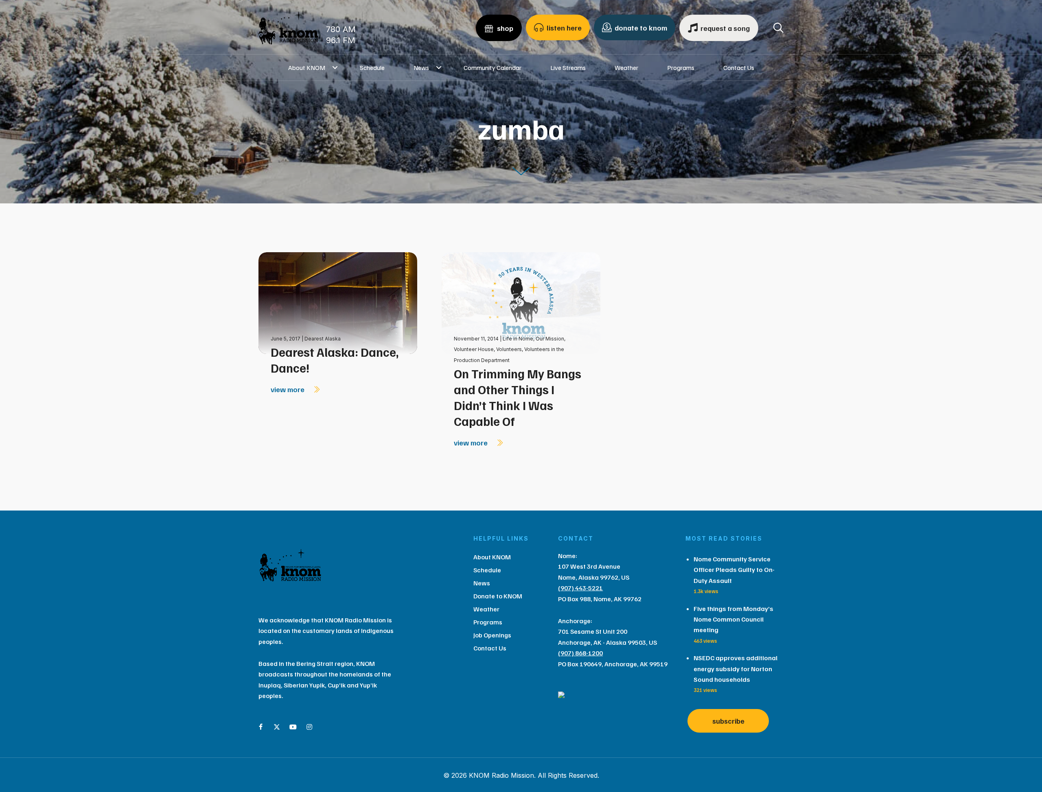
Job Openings (492, 635)
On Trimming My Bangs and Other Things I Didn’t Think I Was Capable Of (517, 397)
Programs (680, 67)
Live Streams (568, 67)
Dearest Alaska (322, 339)
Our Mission (550, 339)
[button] (335, 67)
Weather (626, 67)
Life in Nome (518, 339)
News (421, 67)
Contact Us (738, 67)
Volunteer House (474, 349)
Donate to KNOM (497, 596)
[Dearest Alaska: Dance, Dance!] (337, 302)
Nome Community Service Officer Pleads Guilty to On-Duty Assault (734, 570)
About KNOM (306, 67)
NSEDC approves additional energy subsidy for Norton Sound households (735, 668)
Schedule (372, 67)
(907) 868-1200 (580, 653)
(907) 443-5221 (580, 588)
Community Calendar (492, 67)
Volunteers (509, 349)
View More (288, 389)
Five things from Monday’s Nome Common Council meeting (733, 619)
